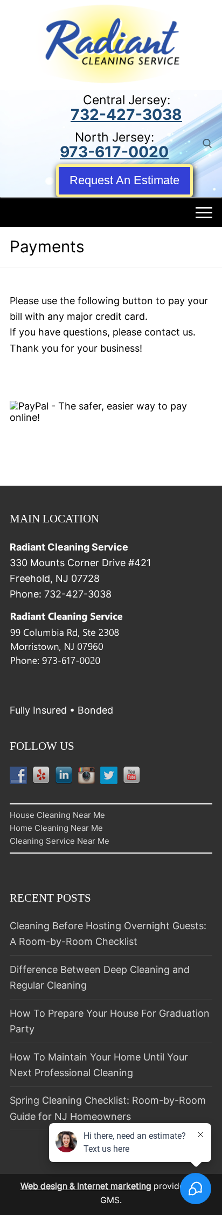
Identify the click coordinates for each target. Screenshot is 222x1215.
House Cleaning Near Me (57, 815)
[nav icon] (204, 212)
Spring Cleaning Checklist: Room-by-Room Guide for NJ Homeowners (108, 1108)
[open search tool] (207, 144)
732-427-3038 (126, 114)
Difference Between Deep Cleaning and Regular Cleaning (100, 977)
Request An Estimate (124, 180)
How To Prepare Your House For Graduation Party (110, 1021)
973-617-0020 (114, 152)
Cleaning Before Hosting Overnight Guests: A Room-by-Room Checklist (108, 933)
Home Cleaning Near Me (56, 828)
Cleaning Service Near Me (59, 841)
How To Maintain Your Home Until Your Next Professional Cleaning (99, 1064)
